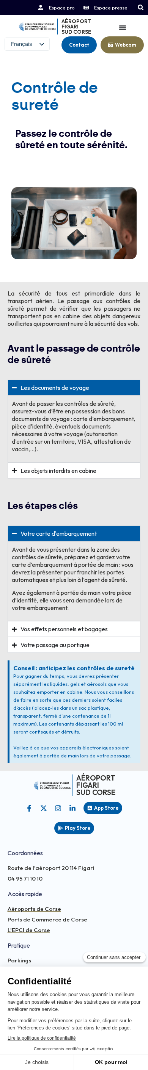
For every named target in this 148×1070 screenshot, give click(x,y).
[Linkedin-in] (72, 808)
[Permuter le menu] (122, 27)
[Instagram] (58, 808)
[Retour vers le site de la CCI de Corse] (37, 26)
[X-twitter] (43, 808)
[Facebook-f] (29, 808)
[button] (140, 7)
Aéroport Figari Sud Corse (76, 26)
